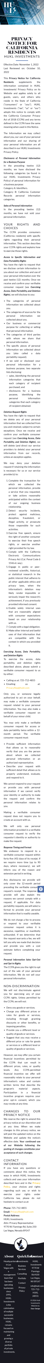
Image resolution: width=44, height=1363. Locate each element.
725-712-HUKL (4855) (35, 1292)
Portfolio (22, 1278)
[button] (41, 889)
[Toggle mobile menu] (38, 7)
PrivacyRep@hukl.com (17, 687)
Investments (22, 1261)
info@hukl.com (37, 1286)
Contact (22, 1283)
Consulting (22, 1273)
